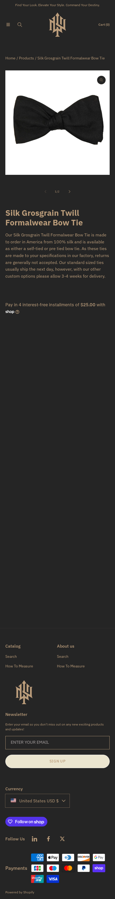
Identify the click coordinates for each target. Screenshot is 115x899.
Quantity (12, 382)
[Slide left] (46, 191)
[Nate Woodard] (57, 24)
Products (26, 58)
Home (10, 58)
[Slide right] (69, 191)
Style (9, 325)
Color (9, 354)
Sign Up (57, 761)
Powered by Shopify (19, 892)
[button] (8, 25)
